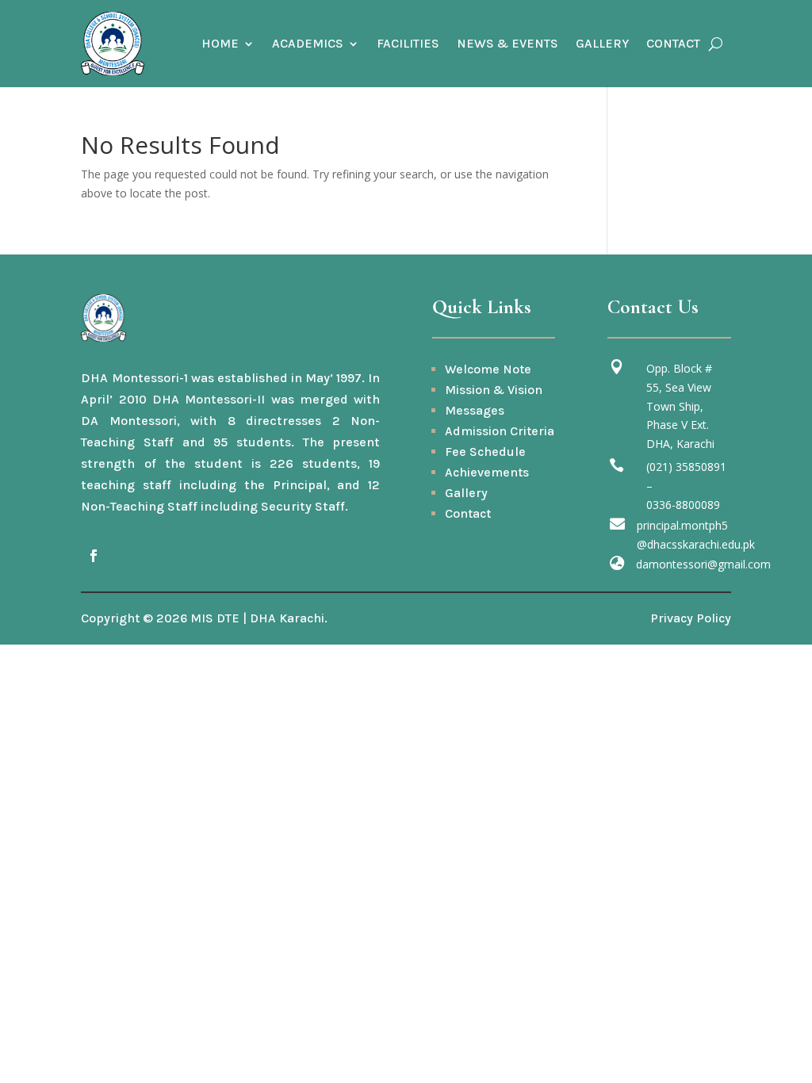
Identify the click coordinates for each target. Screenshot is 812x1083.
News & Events (507, 43)
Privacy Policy (690, 618)
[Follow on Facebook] (93, 555)
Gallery (602, 43)
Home (220, 43)
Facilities (408, 43)
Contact (673, 43)
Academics (307, 43)
